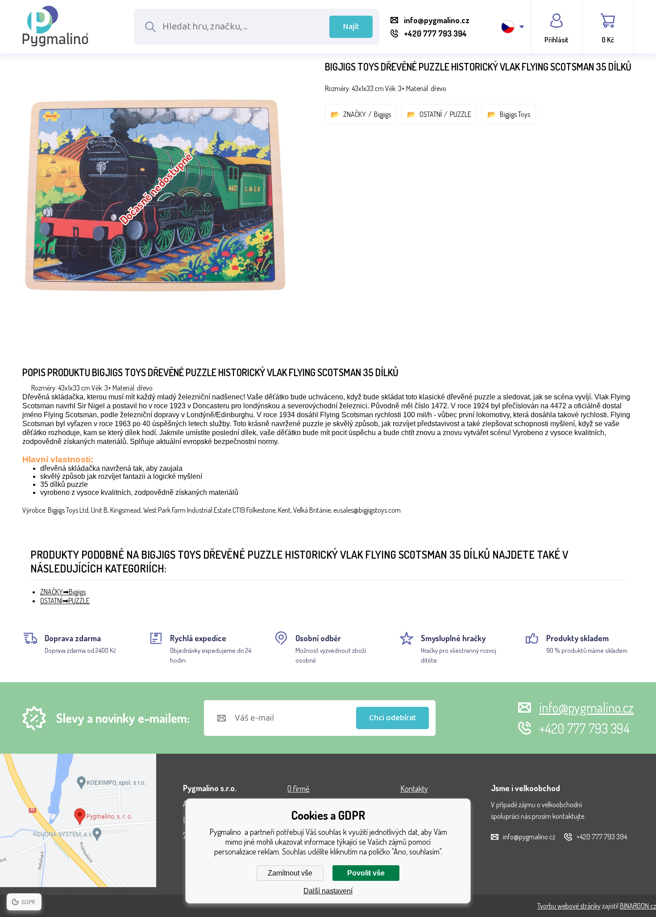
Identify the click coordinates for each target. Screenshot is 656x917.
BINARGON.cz (638, 905)
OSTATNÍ (430, 114)
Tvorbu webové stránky (569, 905)
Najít (351, 27)
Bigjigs (382, 114)
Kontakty (414, 788)
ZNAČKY (354, 114)
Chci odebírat (392, 718)
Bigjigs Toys (515, 114)
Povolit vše (366, 873)
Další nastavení (328, 891)
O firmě (298, 788)
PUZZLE (460, 114)
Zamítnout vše (290, 873)
